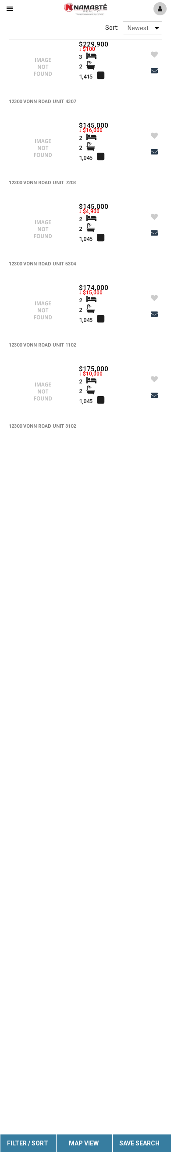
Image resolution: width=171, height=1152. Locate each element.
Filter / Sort (27, 1143)
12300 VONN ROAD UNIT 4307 (42, 101)
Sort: (111, 27)
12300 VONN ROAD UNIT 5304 (42, 264)
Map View (84, 1143)
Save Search (139, 1143)
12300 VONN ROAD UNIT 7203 (42, 183)
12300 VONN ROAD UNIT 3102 (42, 426)
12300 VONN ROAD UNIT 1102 (42, 345)
